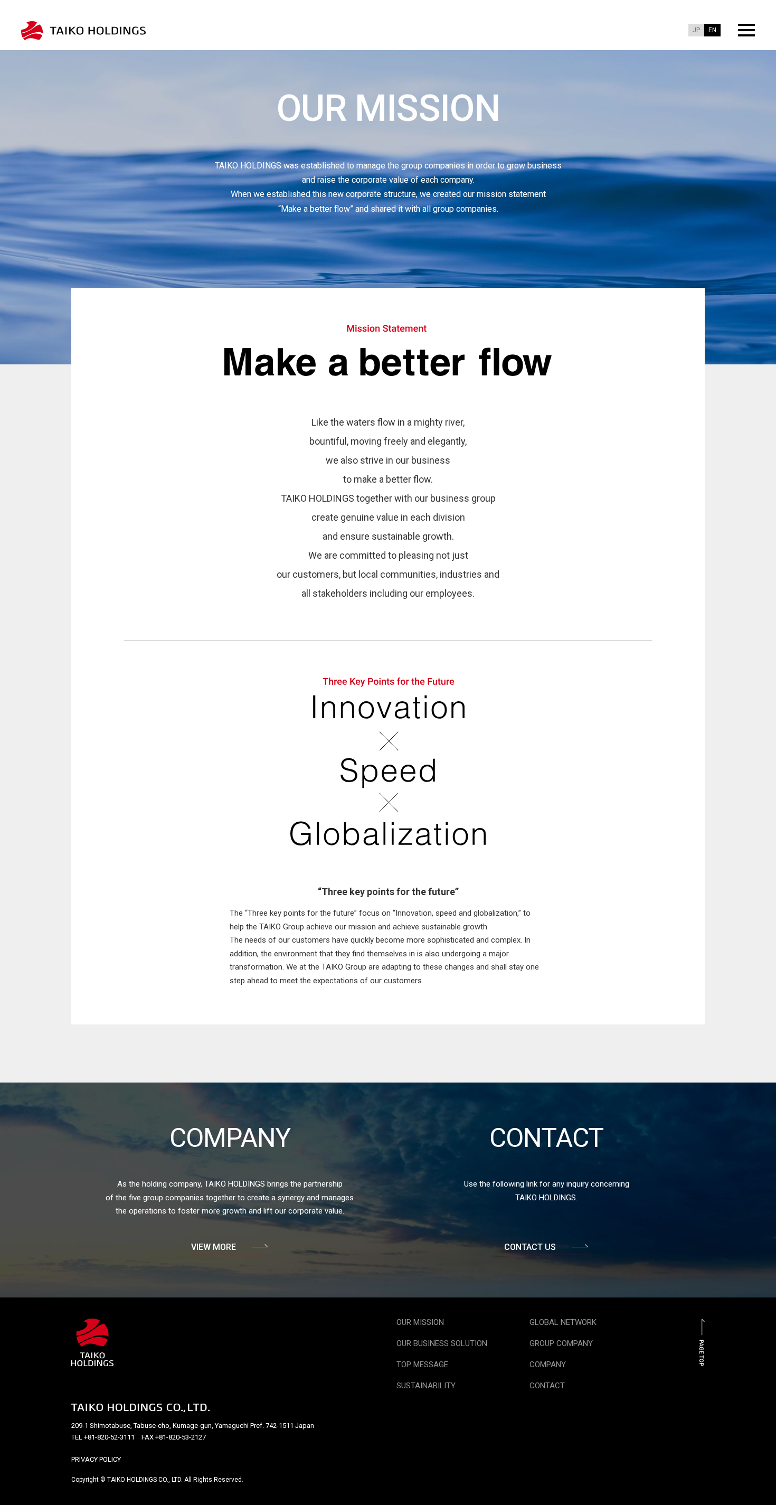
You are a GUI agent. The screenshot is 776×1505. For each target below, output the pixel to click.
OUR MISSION (420, 1322)
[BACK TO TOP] (702, 1360)
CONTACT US (530, 1247)
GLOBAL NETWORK (563, 1322)
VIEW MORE (213, 1247)
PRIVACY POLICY (96, 1459)
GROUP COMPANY (561, 1343)
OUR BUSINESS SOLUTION (441, 1343)
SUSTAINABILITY (426, 1385)
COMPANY (547, 1364)
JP (696, 30)
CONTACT (547, 1385)
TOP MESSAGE (422, 1364)
